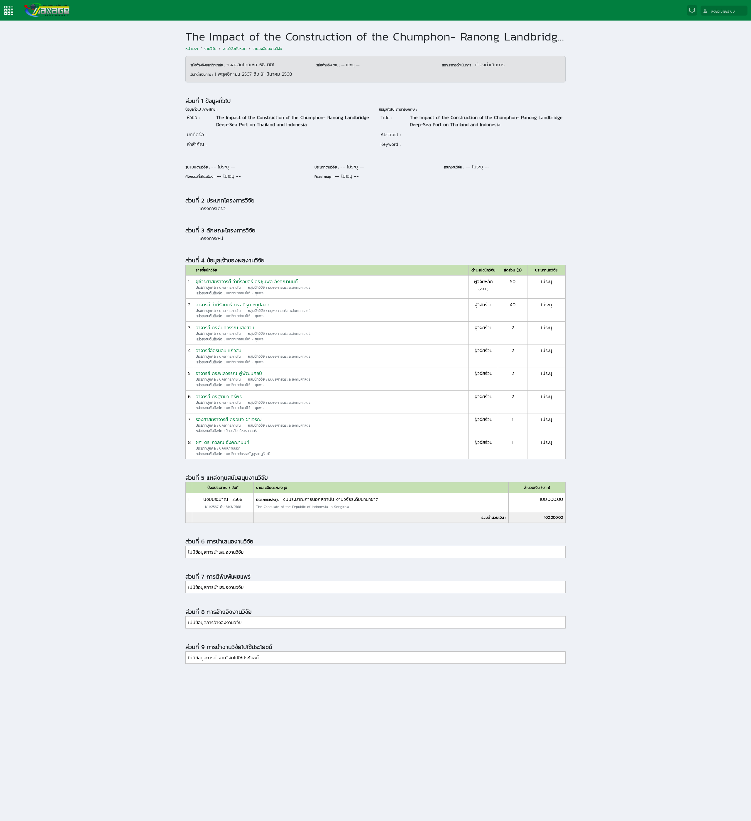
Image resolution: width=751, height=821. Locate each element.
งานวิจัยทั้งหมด (234, 48)
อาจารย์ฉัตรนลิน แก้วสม (218, 350)
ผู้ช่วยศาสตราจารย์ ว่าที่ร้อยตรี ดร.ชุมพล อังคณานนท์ (247, 281)
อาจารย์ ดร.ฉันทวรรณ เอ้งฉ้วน (225, 327)
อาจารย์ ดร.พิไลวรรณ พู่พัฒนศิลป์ (229, 373)
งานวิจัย (210, 48)
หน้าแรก (191, 48)
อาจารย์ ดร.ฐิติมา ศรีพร (219, 396)
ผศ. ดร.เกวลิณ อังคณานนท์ (222, 442)
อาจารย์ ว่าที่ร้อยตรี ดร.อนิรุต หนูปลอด (232, 304)
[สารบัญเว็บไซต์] (8, 9)
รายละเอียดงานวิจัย (267, 48)
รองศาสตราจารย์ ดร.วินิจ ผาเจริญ (228, 419)
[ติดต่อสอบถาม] (694, 10)
